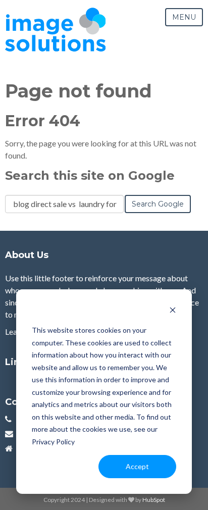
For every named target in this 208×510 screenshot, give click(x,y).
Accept (137, 466)
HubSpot (153, 499)
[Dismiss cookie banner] (172, 311)
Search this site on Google (90, 175)
